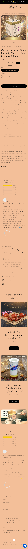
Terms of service (23, 544)
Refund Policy (7, 502)
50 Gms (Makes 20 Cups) (10, 70)
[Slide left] (10, 42)
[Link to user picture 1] (7, 233)
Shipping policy (14, 546)
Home (3, 11)
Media (4, 506)
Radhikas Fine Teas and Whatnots (16, 542)
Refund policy (6, 544)
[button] (3, 7)
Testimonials (6, 509)
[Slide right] (17, 42)
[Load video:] (14, 417)
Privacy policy (14, 544)
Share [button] (4, 166)
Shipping (5, 499)
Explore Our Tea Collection (9, 11)
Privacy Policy (7, 496)
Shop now (14, 348)
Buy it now (14, 86)
